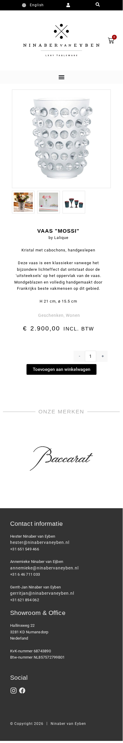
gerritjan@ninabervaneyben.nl (42, 593)
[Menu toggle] (61, 77)
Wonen (73, 315)
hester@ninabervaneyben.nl (39, 542)
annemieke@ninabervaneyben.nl (44, 568)
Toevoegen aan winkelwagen (61, 369)
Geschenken (51, 315)
